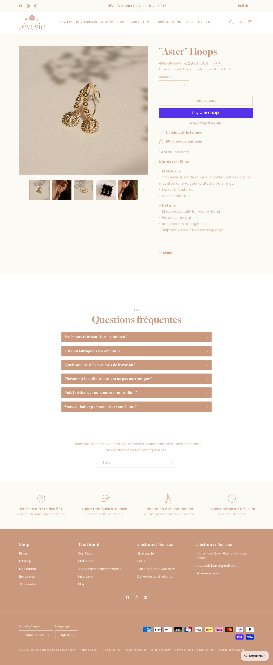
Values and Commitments (99, 568)
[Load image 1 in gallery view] (39, 190)
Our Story (85, 553)
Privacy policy (111, 650)
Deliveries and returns (154, 576)
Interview (85, 576)
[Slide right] (143, 190)
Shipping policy (161, 650)
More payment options (206, 123)
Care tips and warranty (156, 568)
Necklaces (27, 568)
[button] (65, 22)
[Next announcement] (182, 6)
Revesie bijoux (39, 650)
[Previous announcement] (91, 6)
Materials (85, 561)
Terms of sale (184, 650)
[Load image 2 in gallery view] (61, 190)
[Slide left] (24, 190)
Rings (23, 553)
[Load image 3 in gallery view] (84, 190)
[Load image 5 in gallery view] (128, 190)
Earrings (25, 561)
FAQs (141, 561)
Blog (81, 584)
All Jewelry (27, 584)
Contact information (231, 650)
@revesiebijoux (208, 573)
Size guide (145, 553)
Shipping (189, 69)
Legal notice (205, 650)
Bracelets (27, 576)
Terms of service (135, 650)
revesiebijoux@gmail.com (217, 565)
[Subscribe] (170, 463)
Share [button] (167, 253)
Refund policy (89, 650)
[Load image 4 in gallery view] (106, 190)
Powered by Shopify (63, 650)
